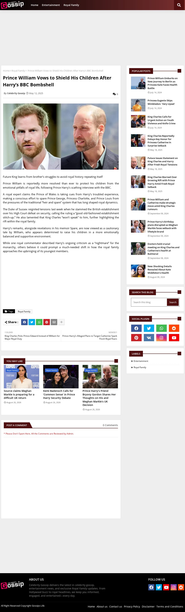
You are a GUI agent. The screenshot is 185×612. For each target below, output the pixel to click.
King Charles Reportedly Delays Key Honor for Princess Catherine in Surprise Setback (161, 140)
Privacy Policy (132, 606)
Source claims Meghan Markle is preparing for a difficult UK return (19, 394)
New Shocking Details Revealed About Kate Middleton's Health (160, 269)
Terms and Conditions (169, 606)
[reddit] (174, 328)
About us (102, 606)
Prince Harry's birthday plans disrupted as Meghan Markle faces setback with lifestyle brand (163, 226)
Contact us (115, 606)
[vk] (149, 337)
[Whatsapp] (39, 322)
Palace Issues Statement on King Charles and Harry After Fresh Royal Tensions (163, 161)
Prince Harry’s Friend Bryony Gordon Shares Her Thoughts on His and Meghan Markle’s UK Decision (99, 398)
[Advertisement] (92, 37)
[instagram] (161, 337)
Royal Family (71, 5)
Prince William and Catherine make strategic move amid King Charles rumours (162, 204)
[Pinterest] (46, 322)
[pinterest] (136, 337)
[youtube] (174, 337)
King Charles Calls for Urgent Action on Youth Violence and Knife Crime (161, 120)
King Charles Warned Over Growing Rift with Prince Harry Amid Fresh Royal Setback (162, 182)
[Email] (54, 322)
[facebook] (136, 328)
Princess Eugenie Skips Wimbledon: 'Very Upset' (161, 102)
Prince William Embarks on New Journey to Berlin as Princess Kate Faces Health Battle (163, 83)
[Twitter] (32, 322)
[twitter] (149, 328)
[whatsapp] (161, 328)
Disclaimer (148, 606)
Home (34, 5)
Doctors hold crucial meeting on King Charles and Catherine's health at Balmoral (163, 248)
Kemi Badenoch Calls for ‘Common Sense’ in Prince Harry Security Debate (59, 394)
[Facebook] (24, 322)
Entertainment (51, 5)
